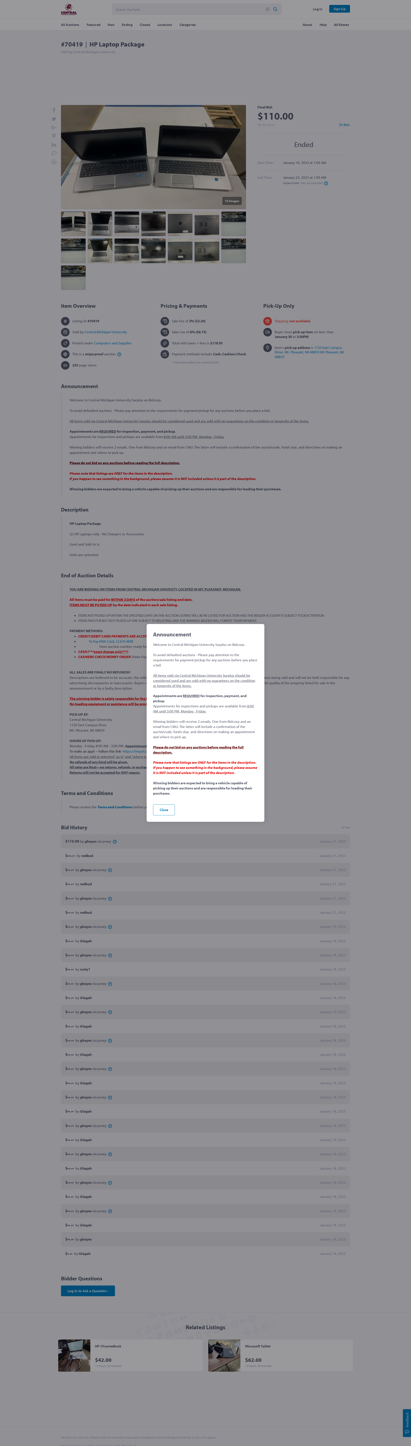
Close (164, 809)
